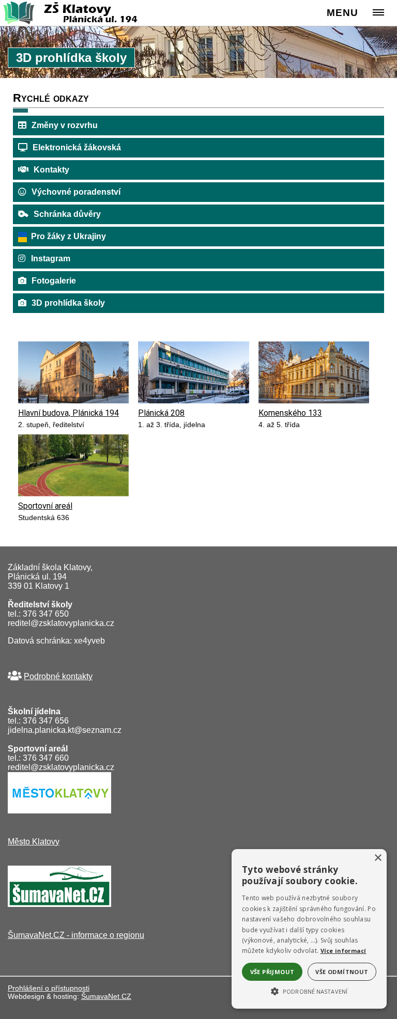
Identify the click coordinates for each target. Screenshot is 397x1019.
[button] (309, 990)
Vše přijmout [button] (272, 972)
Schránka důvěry (67, 214)
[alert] (309, 929)
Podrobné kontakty (58, 676)
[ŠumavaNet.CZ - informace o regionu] (59, 904)
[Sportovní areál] (73, 493)
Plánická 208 (161, 413)
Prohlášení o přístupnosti (48, 988)
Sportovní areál (45, 506)
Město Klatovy (33, 841)
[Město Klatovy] (59, 810)
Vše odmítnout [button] (341, 972)
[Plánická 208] (193, 400)
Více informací (343, 950)
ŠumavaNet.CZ (106, 996)
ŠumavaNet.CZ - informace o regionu (76, 935)
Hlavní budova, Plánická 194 (68, 413)
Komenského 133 (290, 413)
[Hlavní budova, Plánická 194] (73, 400)
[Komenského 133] (313, 400)
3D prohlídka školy (68, 303)
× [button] (377, 858)
